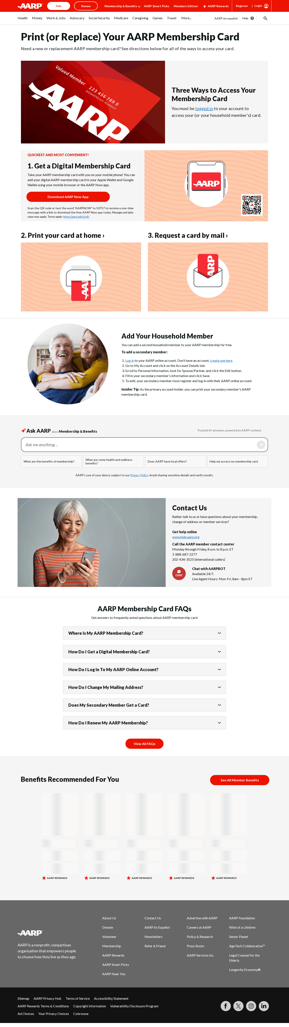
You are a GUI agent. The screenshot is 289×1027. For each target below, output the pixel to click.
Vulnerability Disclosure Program (134, 1006)
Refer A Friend (154, 946)
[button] (265, 18)
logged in (204, 108)
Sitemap (23, 998)
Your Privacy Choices (53, 1014)
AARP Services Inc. (200, 955)
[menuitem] (23, 20)
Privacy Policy (139, 475)
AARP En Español (157, 927)
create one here (221, 360)
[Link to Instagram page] (251, 1006)
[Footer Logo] (47, 933)
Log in (129, 360)
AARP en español (226, 18)
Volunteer (109, 937)
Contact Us (152, 918)
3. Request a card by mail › (188, 235)
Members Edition (186, 6)
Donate (107, 927)
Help (245, 18)
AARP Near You (113, 974)
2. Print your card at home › (63, 235)
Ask (261, 445)
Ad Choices (26, 1014)
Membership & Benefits (121, 6)
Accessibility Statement (111, 998)
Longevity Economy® (245, 970)
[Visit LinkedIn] (264, 1006)
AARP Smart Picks (156, 6)
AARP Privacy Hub (47, 998)
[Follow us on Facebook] (226, 1006)
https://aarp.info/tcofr (76, 216)
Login (258, 5)
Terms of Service (78, 998)
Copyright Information (89, 1006)
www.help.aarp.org (186, 537)
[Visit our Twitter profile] (238, 1006)
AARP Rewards (218, 6)
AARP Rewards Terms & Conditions (43, 1006)
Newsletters (153, 937)
